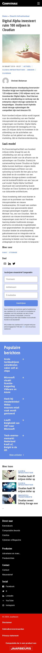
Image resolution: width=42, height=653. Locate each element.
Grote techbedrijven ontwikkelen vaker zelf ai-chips (11, 365)
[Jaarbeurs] (21, 647)
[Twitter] (13, 263)
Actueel (27, 66)
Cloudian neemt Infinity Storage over (28, 502)
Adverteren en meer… (11, 553)
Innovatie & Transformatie (25, 496)
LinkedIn (9, 596)
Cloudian (6, 73)
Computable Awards (11, 530)
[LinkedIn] (9, 263)
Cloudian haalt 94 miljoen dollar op (26, 490)
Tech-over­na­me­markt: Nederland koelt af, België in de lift (11, 443)
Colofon (5, 535)
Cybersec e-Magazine (11, 540)
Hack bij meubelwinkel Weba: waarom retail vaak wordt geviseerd (11, 406)
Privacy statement (10, 636)
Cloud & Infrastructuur (20, 16)
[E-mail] (5, 263)
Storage (13, 252)
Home (5, 16)
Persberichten (8, 558)
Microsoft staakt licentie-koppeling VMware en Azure (10, 385)
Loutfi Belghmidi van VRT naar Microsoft (12, 424)
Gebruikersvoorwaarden (13, 629)
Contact (5, 570)
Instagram (10, 605)
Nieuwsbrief (7, 575)
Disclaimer (7, 622)
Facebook (10, 586)
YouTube (10, 600)
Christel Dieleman (19, 81)
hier (24, 327)
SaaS (4, 252)
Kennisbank (7, 526)
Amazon (30, 70)
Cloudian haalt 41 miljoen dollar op (26, 478)
